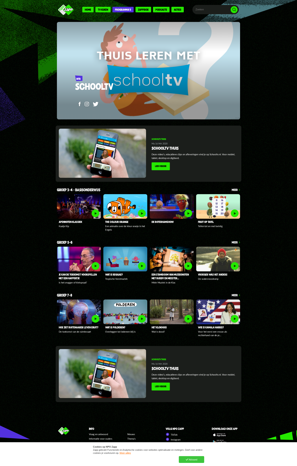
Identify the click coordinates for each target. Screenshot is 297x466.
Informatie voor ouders (100, 438)
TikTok (174, 434)
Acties (177, 9)
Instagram (175, 439)
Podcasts (161, 9)
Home (88, 9)
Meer (235, 190)
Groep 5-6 (64, 242)
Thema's (131, 438)
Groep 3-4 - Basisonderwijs (78, 190)
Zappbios (143, 9)
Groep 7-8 (64, 295)
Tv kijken (103, 9)
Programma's (123, 9)
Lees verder (160, 166)
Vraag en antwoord (98, 434)
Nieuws (131, 434)
